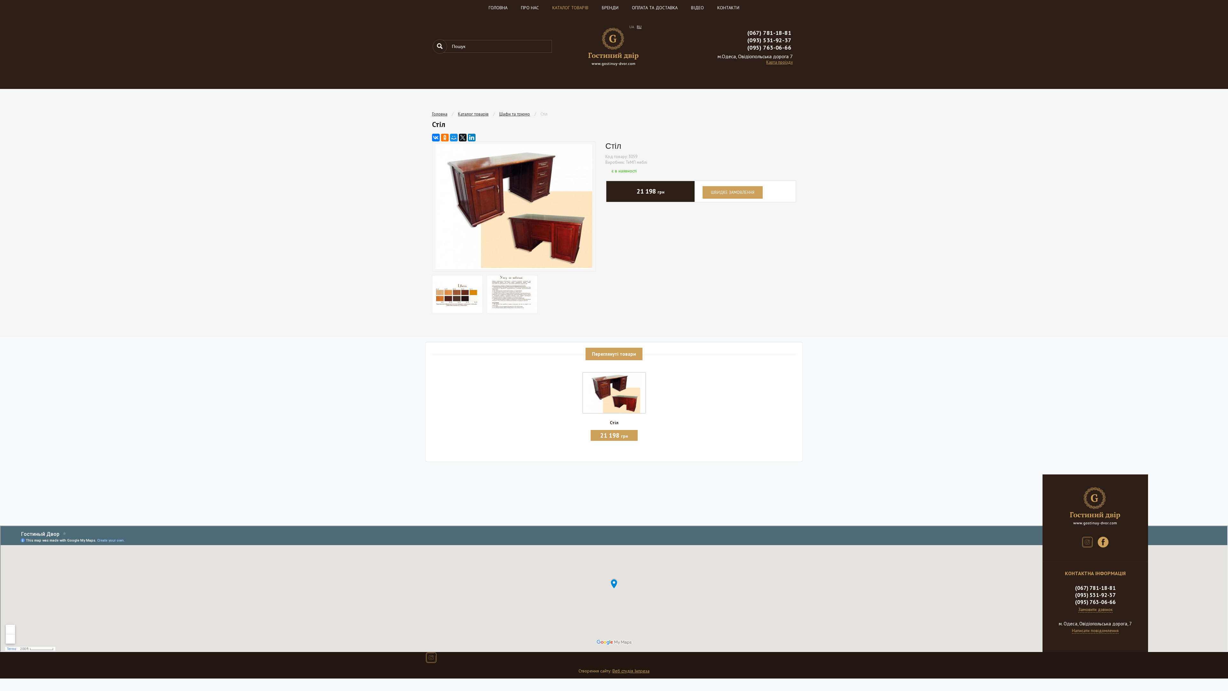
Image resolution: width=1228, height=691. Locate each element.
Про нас (530, 8)
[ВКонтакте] (436, 137)
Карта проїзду (779, 62)
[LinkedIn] (472, 137)
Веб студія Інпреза (630, 671)
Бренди (610, 8)
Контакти (728, 8)
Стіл (543, 114)
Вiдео (697, 8)
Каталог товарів (570, 8)
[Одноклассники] (445, 137)
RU (639, 26)
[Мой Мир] (454, 137)
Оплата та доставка (655, 8)
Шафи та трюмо (514, 114)
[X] (463, 137)
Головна (498, 8)
